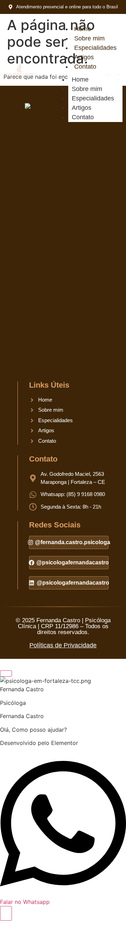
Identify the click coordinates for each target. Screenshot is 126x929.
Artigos (84, 57)
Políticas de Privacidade (63, 645)
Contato (85, 66)
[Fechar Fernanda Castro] (6, 673)
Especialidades (95, 47)
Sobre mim (89, 38)
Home (82, 28)
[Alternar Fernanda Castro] (6, 913)
